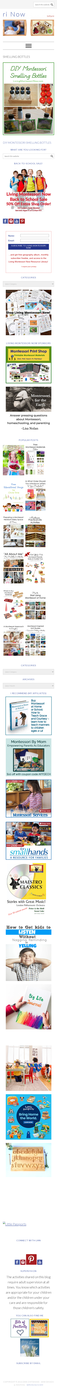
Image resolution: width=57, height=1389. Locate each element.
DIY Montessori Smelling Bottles (27, 142)
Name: (11, 236)
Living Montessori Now (28, 24)
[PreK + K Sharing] (39, 1336)
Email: (11, 240)
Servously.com (35, 1385)
